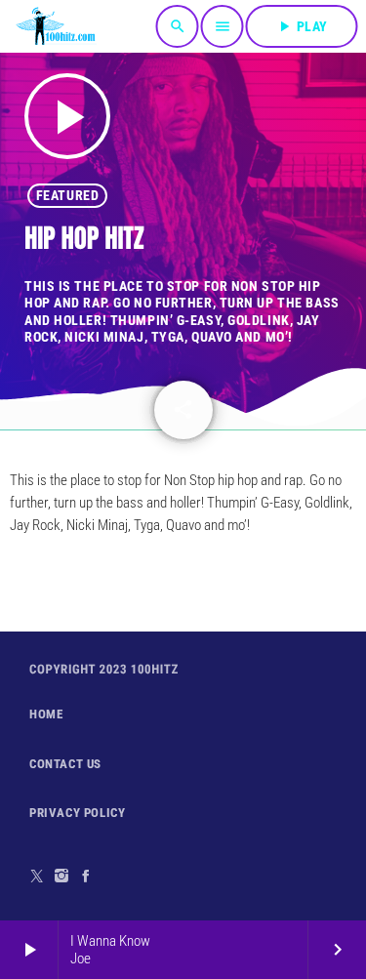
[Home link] (55, 26)
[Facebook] (86, 876)
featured (67, 195)
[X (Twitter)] (37, 876)
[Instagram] (62, 876)
